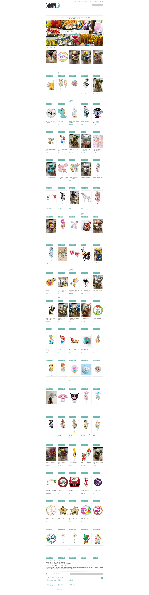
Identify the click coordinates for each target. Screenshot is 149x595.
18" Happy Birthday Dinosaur (85, 349)
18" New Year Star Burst (96, 490)
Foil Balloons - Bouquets (73, 581)
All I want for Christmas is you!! (51, 205)
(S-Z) (68, 11)
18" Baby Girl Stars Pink (96, 518)
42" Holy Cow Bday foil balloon (86, 262)
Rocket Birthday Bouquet (85, 121)
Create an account (95, 1)
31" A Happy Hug (48, 290)
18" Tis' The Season (61, 490)
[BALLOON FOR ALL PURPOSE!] (74, 45)
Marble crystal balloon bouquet (51, 462)
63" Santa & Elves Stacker (85, 490)
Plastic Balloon (72, 584)
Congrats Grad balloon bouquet (74, 149)
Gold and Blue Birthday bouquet (98, 290)
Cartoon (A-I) (59, 11)
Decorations (50, 14)
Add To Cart (72, 160)
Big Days (52, 11)
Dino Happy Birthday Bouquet (50, 177)
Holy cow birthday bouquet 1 (62, 205)
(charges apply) (87, 17)
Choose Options (49, 75)
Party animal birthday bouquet (74, 462)
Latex (91, 11)
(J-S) (65, 11)
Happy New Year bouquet (73, 205)
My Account (86, 1)
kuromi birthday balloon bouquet (51, 434)
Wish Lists (82, 1)
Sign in (90, 1)
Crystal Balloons (75, 11)
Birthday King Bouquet (96, 262)
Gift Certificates (77, 1)
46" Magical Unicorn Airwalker (85, 205)
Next (103, 34)
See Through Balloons (73, 585)
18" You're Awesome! (84, 518)
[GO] (102, 5)
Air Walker (71, 580)
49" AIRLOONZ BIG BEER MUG (51, 93)
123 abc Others (85, 11)
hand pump (48, 568)
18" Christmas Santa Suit (73, 490)
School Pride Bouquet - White (85, 290)
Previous (46, 34)
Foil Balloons (71, 579)
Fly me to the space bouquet (85, 93)
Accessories (97, 11)
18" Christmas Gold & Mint (50, 518)
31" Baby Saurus (60, 121)
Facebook (102, 578)
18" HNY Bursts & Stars (61, 518)
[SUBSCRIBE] (102, 574)
